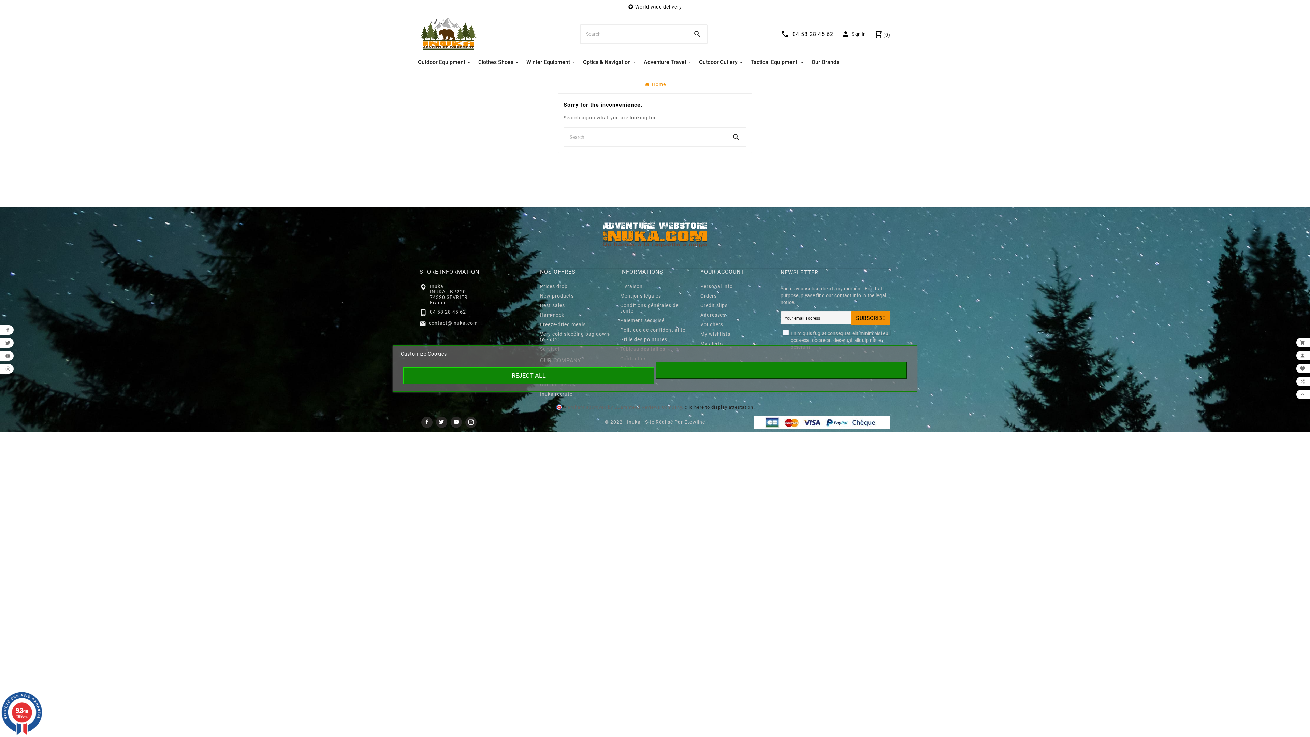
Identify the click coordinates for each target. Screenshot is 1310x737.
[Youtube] (456, 422)
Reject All (529, 375)
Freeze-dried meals (563, 324)
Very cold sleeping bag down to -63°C (574, 336)
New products (557, 296)
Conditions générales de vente (649, 308)
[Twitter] (441, 422)
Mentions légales (640, 296)
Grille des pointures (643, 339)
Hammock (552, 315)
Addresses (713, 315)
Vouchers (711, 324)
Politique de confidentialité (652, 330)
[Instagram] (471, 422)
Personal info (716, 286)
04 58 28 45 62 (448, 312)
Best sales (552, 305)
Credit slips (714, 305)
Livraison (631, 286)
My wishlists (715, 334)
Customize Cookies (424, 354)
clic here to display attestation (719, 407)
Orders (708, 296)
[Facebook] (427, 422)
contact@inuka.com (453, 323)
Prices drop (554, 286)
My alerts (711, 343)
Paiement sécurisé (642, 320)
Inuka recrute (556, 394)
